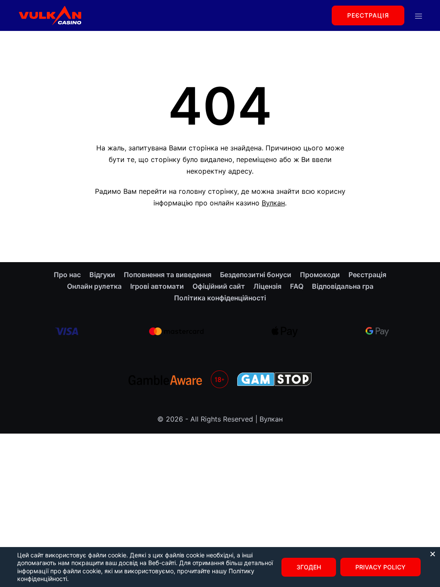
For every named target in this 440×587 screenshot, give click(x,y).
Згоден (308, 567)
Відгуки (102, 274)
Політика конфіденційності (220, 298)
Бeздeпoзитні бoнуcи (255, 274)
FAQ (296, 286)
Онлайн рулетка (94, 286)
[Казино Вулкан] (49, 14)
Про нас (67, 274)
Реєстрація (368, 15)
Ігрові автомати (157, 286)
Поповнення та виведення (167, 274)
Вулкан (273, 203)
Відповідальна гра (342, 286)
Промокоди (320, 274)
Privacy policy (380, 567)
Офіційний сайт (218, 286)
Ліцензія (267, 286)
